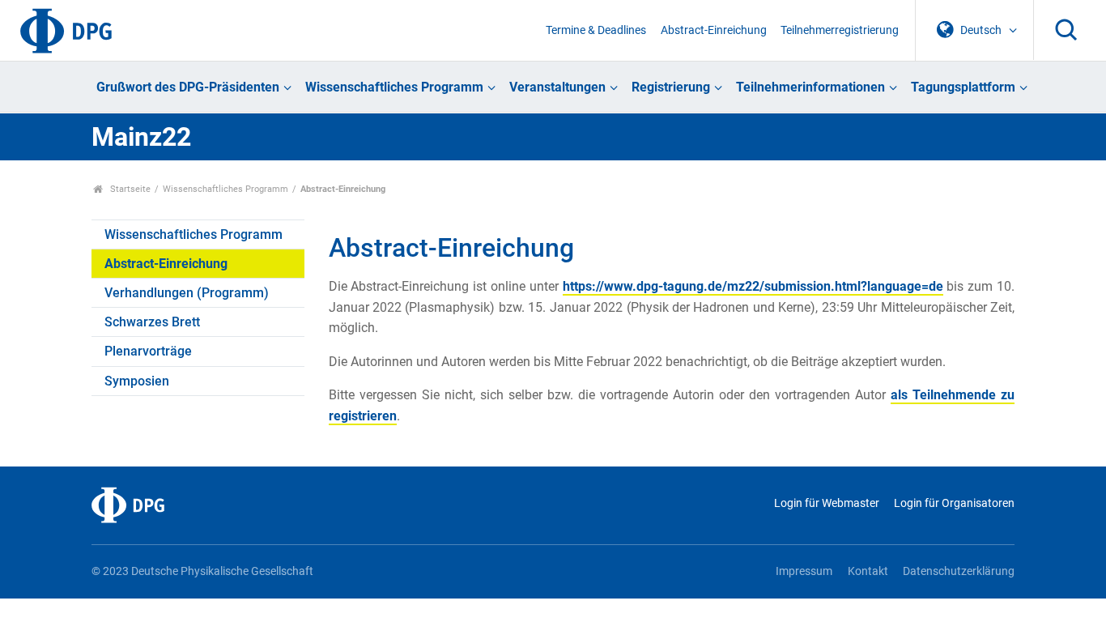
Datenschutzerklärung (959, 571)
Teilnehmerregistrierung (840, 30)
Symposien (136, 381)
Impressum (804, 571)
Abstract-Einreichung (714, 30)
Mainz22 (141, 136)
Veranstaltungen (557, 87)
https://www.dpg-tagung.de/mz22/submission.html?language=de (753, 286)
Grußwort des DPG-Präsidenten (187, 87)
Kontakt (867, 571)
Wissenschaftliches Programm (394, 87)
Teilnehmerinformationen (810, 87)
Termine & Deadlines (596, 30)
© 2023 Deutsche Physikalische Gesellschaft (202, 571)
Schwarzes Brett (152, 322)
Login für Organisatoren (954, 503)
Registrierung (671, 87)
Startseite (129, 189)
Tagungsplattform (963, 87)
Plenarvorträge (148, 351)
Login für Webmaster (826, 503)
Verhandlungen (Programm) (186, 292)
